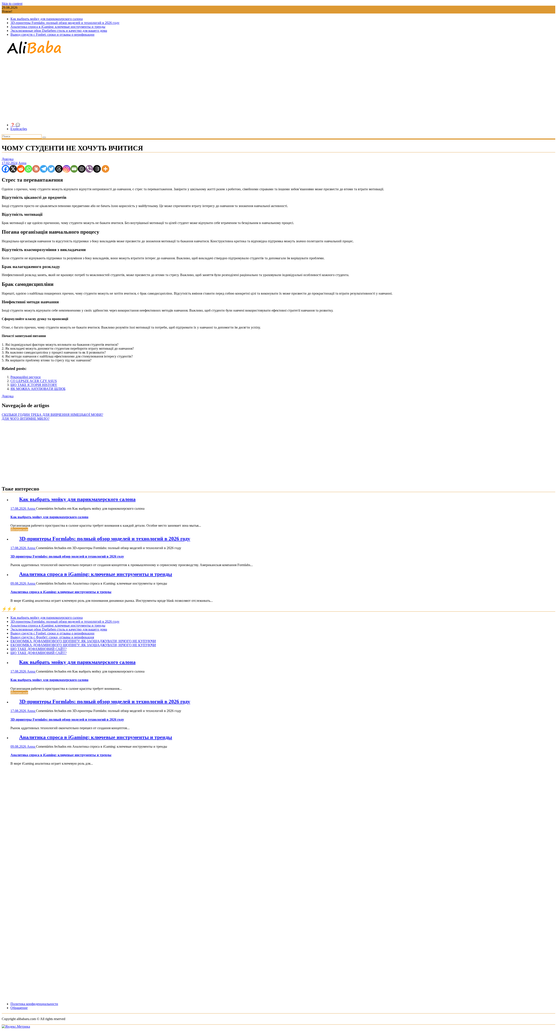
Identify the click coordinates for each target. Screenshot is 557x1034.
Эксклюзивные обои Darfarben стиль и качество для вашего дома (58, 30)
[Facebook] (5, 169)
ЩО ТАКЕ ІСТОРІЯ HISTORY (33, 385)
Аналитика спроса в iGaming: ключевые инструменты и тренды (57, 27)
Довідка (7, 159)
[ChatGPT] (82, 169)
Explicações (18, 129)
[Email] (74, 169)
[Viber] (89, 169)
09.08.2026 (18, 583)
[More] (105, 169)
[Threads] (59, 169)
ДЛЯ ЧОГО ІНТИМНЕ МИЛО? (25, 418)
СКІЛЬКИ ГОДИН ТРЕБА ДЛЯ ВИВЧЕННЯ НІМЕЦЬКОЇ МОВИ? (52, 415)
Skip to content (12, 3)
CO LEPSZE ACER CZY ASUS (33, 381)
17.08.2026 (18, 508)
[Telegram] (43, 169)
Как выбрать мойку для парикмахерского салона (46, 19)
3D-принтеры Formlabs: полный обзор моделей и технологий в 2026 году (64, 23)
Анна (22, 163)
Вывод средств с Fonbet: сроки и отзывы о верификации (52, 34)
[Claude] (36, 169)
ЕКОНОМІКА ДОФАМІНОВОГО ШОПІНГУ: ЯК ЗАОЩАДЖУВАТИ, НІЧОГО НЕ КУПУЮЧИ (83, 641)
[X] (13, 169)
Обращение (19, 1008)
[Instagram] (66, 169)
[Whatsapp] (28, 169)
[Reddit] (21, 169)
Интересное (19, 529)
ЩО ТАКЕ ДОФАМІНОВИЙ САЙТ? (38, 649)
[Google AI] (97, 169)
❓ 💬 (15, 125)
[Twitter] (51, 169)
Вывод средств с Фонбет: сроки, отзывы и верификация (52, 637)
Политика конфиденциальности (34, 1004)
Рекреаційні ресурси (25, 377)
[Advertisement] (278, 88)
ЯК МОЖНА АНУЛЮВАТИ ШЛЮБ (37, 389)
